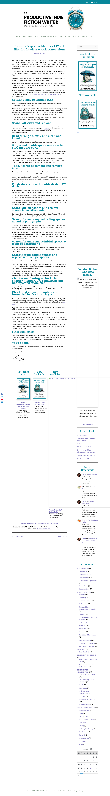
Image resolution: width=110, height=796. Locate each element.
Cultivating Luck (83, 458)
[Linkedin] (94, 2)
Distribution (83, 604)
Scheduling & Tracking (87, 699)
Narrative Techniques (86, 719)
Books (36, 36)
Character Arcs (84, 710)
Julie (83, 520)
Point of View (84, 732)
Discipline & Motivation (87, 674)
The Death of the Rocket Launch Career (89, 541)
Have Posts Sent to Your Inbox (51, 36)
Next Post (62, 536)
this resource (54, 94)
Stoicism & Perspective (87, 643)
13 (87, 764)
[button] (78, 36)
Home (18, 36)
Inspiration (83, 622)
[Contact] (87, 2)
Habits (81, 685)
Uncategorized (84, 589)
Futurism (82, 614)
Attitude (82, 594)
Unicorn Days (82, 435)
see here (46, 129)
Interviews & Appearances (88, 581)
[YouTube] (92, 2)
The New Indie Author (85, 447)
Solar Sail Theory (85, 640)
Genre (81, 713)
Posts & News (27, 36)
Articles (67, 36)
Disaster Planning (85, 601)
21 (90, 768)
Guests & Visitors (85, 574)
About (75, 36)
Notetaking (83, 688)
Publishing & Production (87, 635)
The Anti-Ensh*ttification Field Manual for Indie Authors (23, 405)
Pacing (81, 726)
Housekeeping (84, 577)
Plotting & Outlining (86, 729)
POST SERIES (81, 649)
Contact (84, 36)
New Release (83, 586)
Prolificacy (83, 696)
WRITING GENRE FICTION (86, 708)
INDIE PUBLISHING (84, 592)
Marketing (82, 626)
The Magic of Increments (86, 455)
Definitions (83, 571)
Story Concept (84, 738)
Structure (82, 741)
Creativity (82, 598)
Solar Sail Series (84, 652)
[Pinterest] (2, 399)
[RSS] (97, 2)
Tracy (84, 474)
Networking (83, 629)
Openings (82, 722)
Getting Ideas (83, 716)
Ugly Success (82, 444)
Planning (82, 632)
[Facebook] (89, 2)
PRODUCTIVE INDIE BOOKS (86, 655)
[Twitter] (2, 397)
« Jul (87, 781)
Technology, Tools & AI (87, 646)
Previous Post (17, 536)
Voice (81, 744)
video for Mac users (40, 94)
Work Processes (84, 704)
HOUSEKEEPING (83, 569)
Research (82, 735)
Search (92, 36)
